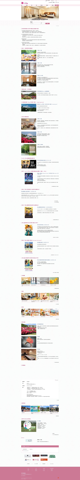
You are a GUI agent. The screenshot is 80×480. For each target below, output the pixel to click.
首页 (28, 468)
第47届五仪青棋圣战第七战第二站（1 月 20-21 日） (44, 160)
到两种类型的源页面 (57, 288)
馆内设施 (36, 470)
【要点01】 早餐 (39, 50)
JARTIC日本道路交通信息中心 (56, 434)
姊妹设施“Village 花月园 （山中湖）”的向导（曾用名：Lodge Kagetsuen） (47, 104)
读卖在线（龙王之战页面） (56, 237)
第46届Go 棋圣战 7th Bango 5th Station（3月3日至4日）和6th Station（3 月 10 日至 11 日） (47, 174)
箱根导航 (53, 433)
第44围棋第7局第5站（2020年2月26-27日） (43, 242)
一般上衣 (44, 469)
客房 (28, 470)
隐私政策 (52, 469)
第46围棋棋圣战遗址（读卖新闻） (55, 186)
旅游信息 (36, 469)
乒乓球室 (38, 336)
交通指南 (44, 468)
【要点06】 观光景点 (40, 144)
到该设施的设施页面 (57, 362)
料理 (36, 468)
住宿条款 (52, 470)
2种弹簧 (28, 469)
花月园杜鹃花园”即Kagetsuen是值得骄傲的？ (43, 91)
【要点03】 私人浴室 (40, 75)
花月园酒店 (23, 473)
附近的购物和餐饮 (52, 468)
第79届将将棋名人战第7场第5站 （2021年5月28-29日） (28, 191)
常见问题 (44, 470)
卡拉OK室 (38, 349)
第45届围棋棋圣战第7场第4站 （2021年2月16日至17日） (45, 207)
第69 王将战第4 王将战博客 (56, 272)
